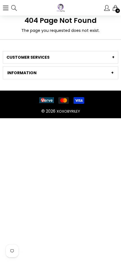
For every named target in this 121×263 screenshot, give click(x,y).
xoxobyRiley (68, 111)
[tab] (60, 57)
